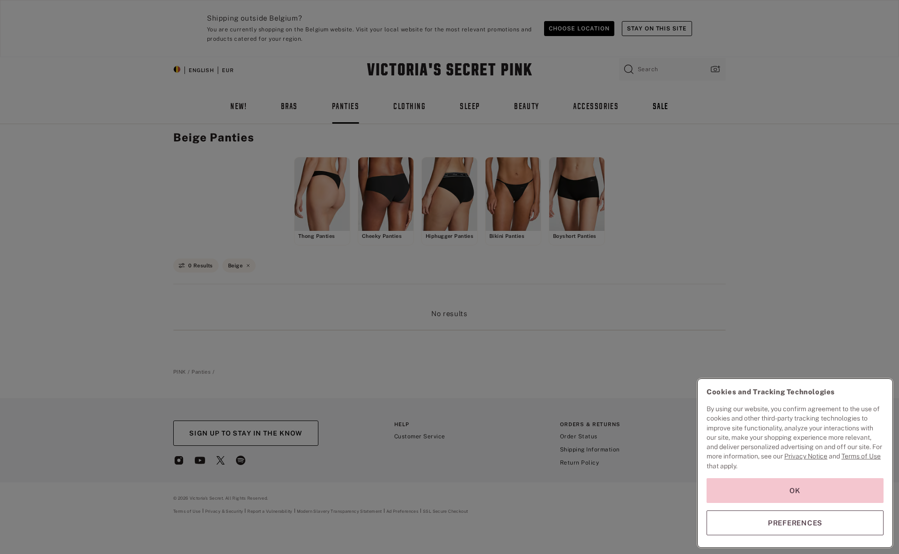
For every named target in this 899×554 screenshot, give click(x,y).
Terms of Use (861, 456)
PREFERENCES (795, 523)
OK (795, 491)
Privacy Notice (805, 456)
